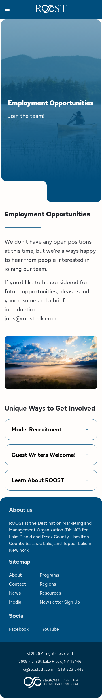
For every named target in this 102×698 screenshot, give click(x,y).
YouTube (50, 629)
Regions (48, 584)
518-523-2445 (71, 669)
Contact (17, 584)
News (15, 593)
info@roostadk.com (35, 669)
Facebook (19, 629)
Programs (49, 575)
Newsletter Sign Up (60, 602)
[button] (20, 9)
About (15, 575)
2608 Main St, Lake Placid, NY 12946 (49, 661)
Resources (50, 593)
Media (15, 602)
